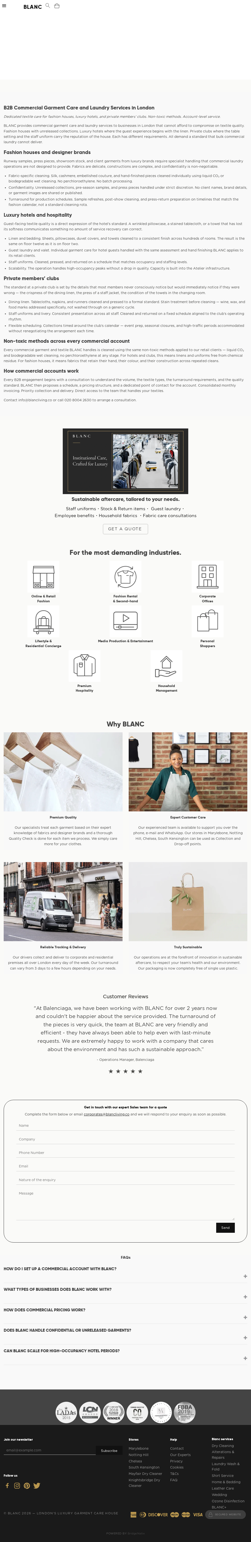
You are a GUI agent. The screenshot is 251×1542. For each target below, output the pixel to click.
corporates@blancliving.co (106, 1114)
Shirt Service (223, 1476)
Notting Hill (139, 1455)
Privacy (176, 1461)
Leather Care (223, 1488)
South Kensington (144, 1467)
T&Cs (174, 1474)
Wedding (219, 1495)
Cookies (177, 1467)
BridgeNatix (136, 1533)
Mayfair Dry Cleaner (145, 1474)
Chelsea (135, 1461)
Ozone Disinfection (228, 1501)
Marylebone (139, 1448)
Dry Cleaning (223, 1446)
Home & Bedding (226, 1482)
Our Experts (180, 1455)
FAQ (173, 1480)
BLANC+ (219, 1507)
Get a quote (125, 528)
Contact (177, 1448)
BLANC (28, 6)
